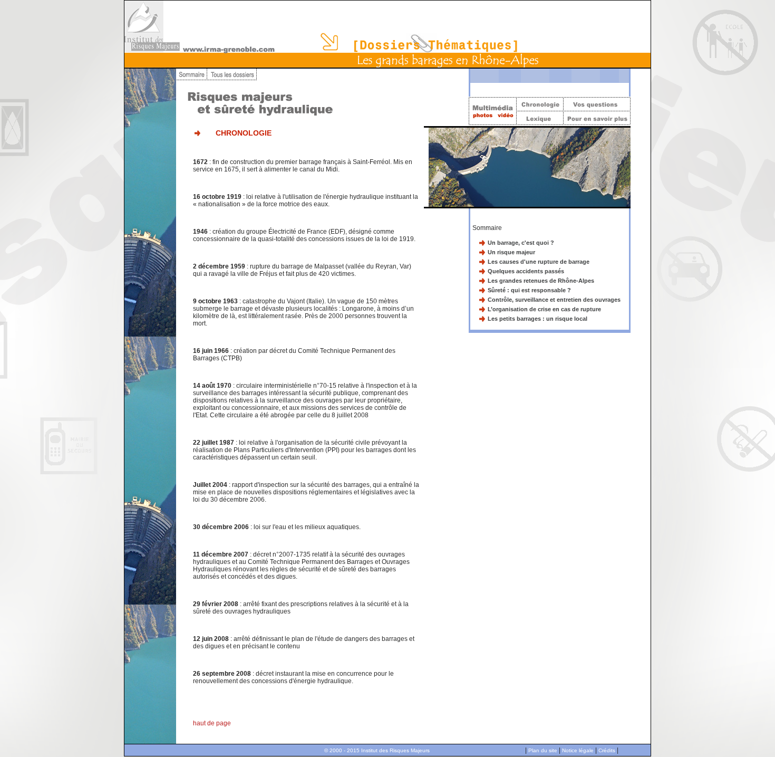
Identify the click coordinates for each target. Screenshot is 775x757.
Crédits (606, 750)
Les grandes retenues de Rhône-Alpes (541, 280)
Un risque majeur (511, 252)
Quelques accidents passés (526, 271)
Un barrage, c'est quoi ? (521, 242)
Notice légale (578, 750)
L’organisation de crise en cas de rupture (544, 309)
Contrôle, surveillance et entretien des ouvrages (554, 299)
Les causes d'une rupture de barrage (538, 261)
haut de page (212, 723)
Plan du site (542, 750)
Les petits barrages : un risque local (537, 318)
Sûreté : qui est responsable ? (529, 290)
